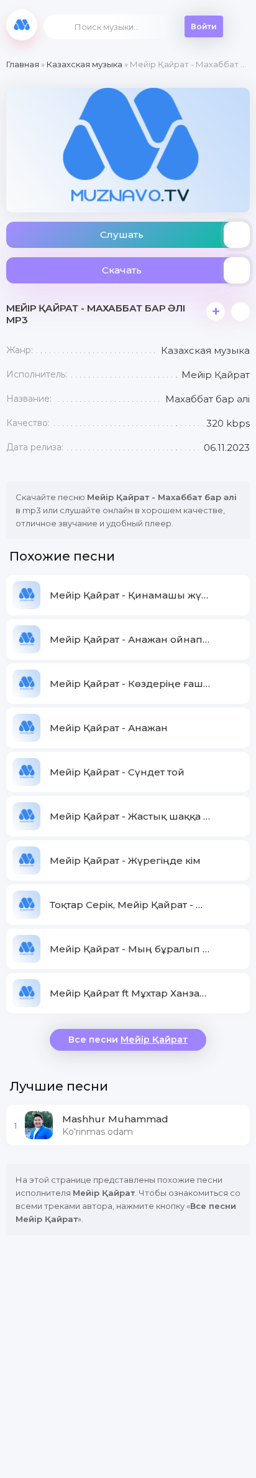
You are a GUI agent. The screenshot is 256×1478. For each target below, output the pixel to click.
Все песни (128, 1039)
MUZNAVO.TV (21, 24)
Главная (22, 64)
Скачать (122, 270)
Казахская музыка (84, 64)
